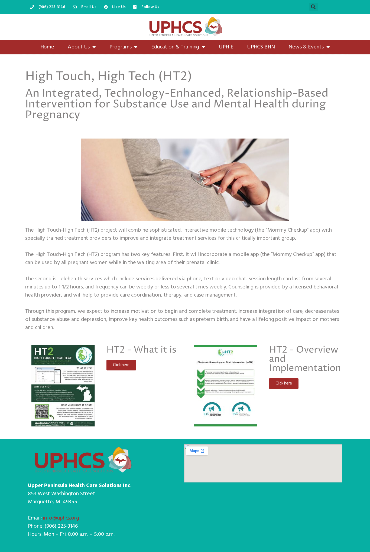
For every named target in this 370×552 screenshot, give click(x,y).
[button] (313, 7)
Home (47, 47)
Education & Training (175, 47)
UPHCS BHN (261, 47)
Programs (120, 47)
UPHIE (226, 47)
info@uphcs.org (61, 518)
